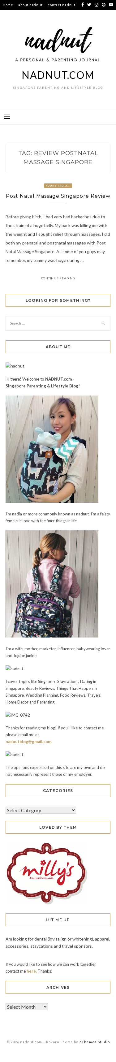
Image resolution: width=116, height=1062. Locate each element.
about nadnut (30, 5)
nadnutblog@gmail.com (28, 741)
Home (8, 5)
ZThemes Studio (94, 1042)
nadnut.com (58, 75)
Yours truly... (58, 185)
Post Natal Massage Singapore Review (58, 196)
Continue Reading (58, 278)
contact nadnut (61, 5)
